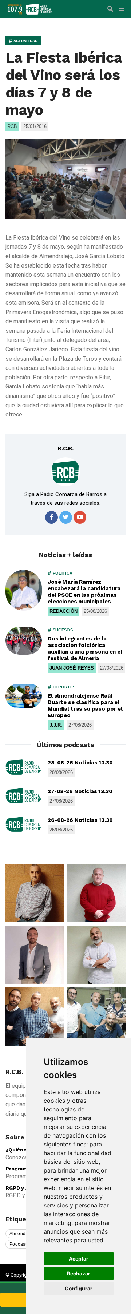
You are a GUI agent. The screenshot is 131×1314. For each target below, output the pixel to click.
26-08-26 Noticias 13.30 (80, 820)
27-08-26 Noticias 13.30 (80, 791)
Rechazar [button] (78, 1273)
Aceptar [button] (78, 1258)
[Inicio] (39, 8)
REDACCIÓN (63, 611)
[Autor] (65, 471)
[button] (110, 9)
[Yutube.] (80, 517)
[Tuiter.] (65, 517)
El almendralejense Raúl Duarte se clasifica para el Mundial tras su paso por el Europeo (85, 705)
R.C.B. (65, 448)
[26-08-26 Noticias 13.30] (23, 824)
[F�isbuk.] (51, 517)
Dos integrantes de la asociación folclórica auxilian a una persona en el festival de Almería (85, 648)
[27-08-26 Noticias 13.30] (23, 795)
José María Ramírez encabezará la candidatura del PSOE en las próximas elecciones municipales (84, 592)
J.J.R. (55, 725)
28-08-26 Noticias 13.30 (80, 762)
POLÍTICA (61, 573)
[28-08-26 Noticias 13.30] (23, 767)
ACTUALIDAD (24, 41)
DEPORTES (63, 687)
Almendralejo (23, 1233)
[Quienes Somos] (34, 893)
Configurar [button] (78, 1288)
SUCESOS (62, 630)
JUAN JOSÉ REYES (71, 668)
